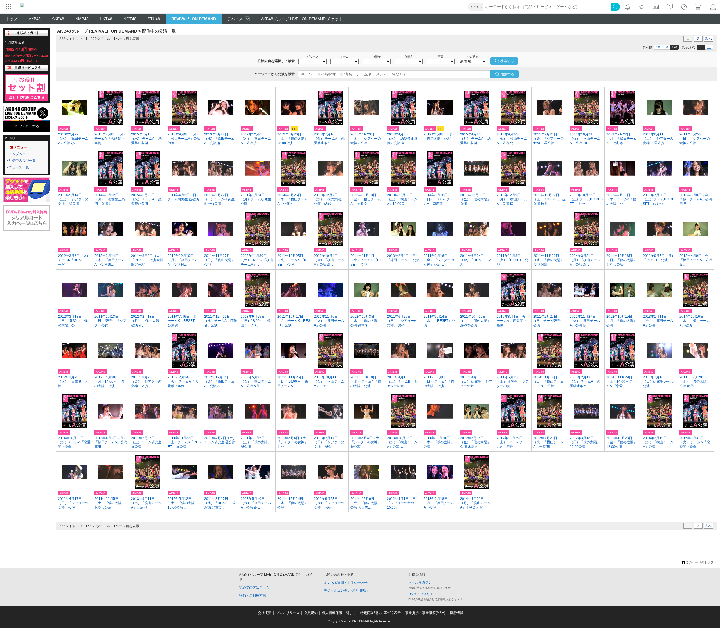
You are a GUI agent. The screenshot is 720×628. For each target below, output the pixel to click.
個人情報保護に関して (339, 613)
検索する (507, 74)
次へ (708, 39)
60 (666, 47)
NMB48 (82, 19)
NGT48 (129, 19)
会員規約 (311, 613)
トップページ (19, 154)
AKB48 (35, 19)
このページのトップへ (701, 562)
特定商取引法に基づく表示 (380, 613)
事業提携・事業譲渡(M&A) (425, 613)
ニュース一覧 (19, 167)
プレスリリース (288, 613)
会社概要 (264, 613)
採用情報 (456, 613)
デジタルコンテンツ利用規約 (346, 591)
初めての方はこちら (254, 587)
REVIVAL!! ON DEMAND (193, 19)
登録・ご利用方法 (252, 595)
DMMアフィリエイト (424, 594)
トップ (11, 19)
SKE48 (58, 19)
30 (658, 47)
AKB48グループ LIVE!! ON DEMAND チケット (302, 19)
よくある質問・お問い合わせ (346, 583)
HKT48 (106, 19)
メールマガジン (420, 582)
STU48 (154, 19)
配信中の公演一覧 (22, 160)
